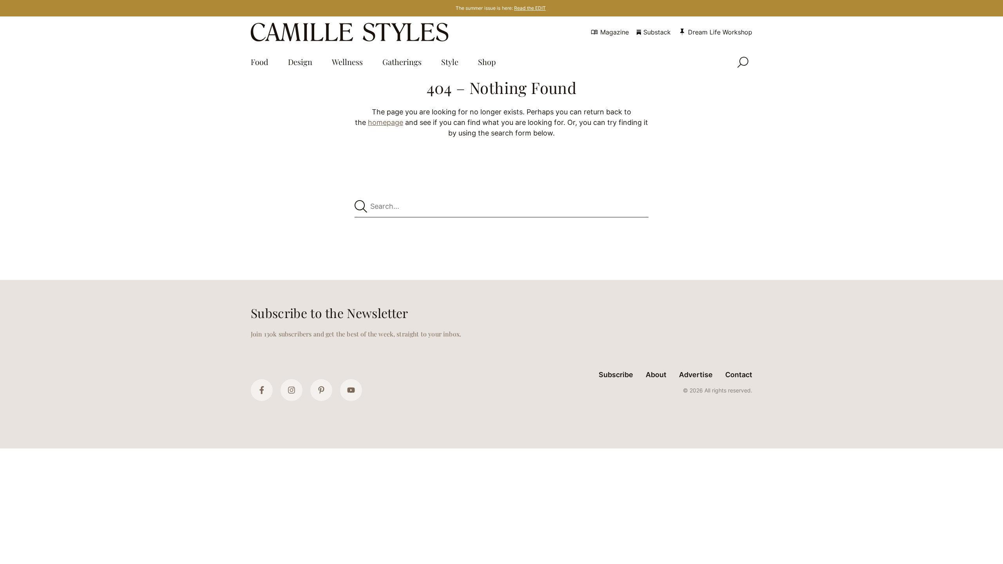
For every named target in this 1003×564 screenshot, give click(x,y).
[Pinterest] (321, 390)
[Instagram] (291, 390)
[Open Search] (742, 62)
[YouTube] (351, 390)
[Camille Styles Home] (351, 32)
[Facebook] (262, 390)
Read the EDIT (530, 8)
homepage (385, 122)
